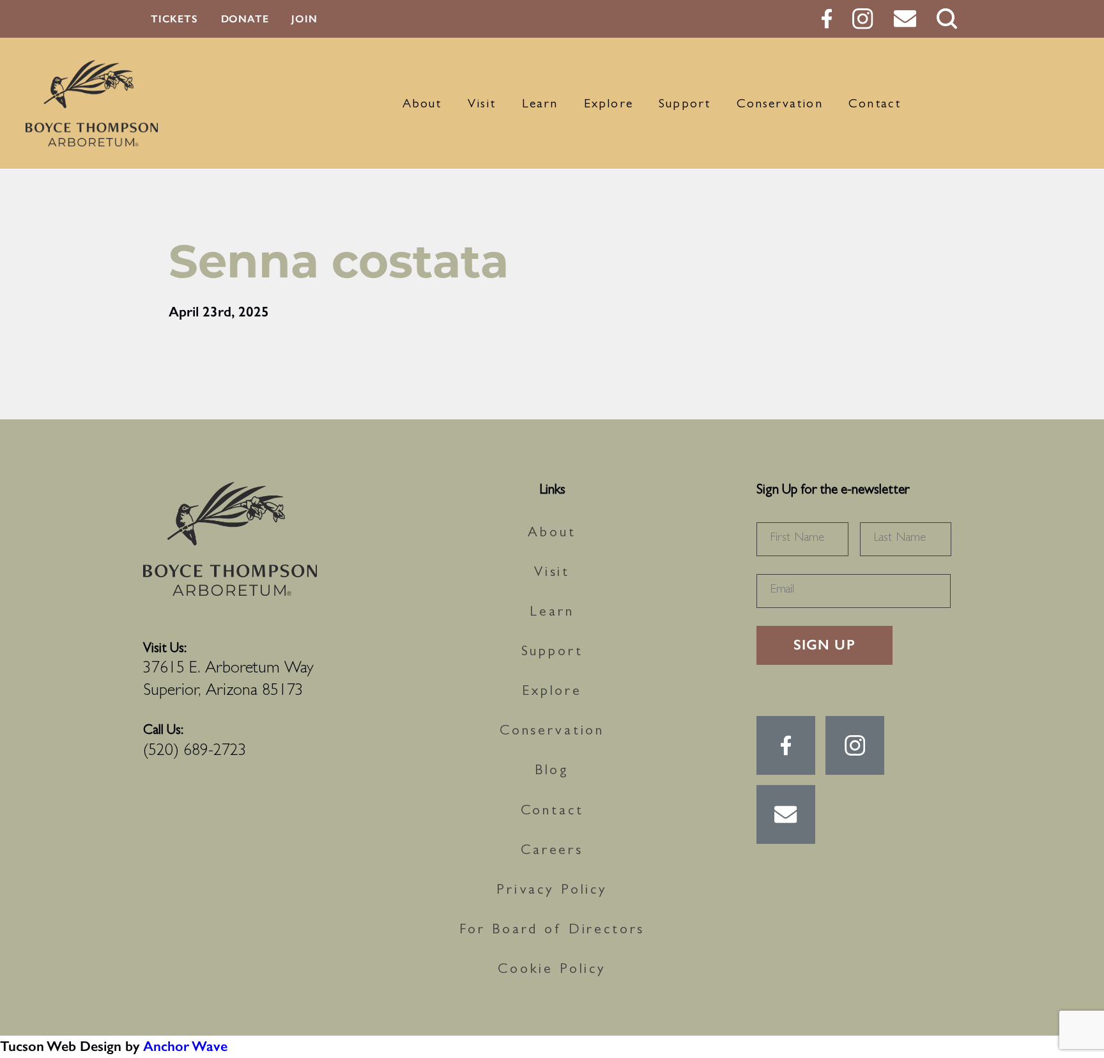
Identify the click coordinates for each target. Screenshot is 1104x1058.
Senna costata (339, 261)
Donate (245, 19)
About (422, 104)
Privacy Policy (552, 891)
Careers (552, 851)
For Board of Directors (552, 931)
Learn (540, 104)
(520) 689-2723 (195, 751)
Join (304, 19)
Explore (608, 104)
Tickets (174, 19)
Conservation (780, 104)
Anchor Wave (185, 1046)
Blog (552, 772)
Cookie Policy (552, 970)
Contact (874, 104)
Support (684, 104)
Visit (482, 104)
